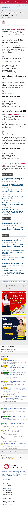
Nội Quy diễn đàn (7, 490)
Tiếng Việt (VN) (5, 455)
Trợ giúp (3, 458)
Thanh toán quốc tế (7, 379)
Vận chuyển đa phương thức (9, 363)
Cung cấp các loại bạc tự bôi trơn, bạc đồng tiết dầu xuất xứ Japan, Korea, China (15, 374)
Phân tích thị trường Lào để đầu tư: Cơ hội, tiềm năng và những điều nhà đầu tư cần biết (13, 204)
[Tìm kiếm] (26, 1)
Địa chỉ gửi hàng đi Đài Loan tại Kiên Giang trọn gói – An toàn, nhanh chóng (15, 366)
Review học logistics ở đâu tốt (11, 430)
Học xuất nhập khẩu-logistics (10, 428)
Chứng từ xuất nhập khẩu (9, 501)
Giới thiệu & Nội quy (7, 494)
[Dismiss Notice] (25, 6)
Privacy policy (19, 457)
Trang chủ (8, 458)
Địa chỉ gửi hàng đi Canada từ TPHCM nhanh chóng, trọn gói (13, 359)
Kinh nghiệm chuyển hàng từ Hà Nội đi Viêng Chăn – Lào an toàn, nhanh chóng (12, 184)
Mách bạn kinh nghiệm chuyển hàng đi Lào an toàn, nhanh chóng (13, 197)
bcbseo (3, 17)
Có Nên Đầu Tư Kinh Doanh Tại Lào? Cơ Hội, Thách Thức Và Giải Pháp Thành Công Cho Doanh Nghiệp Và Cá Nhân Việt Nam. (13, 211)
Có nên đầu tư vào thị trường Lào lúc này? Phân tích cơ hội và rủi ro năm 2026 (13, 179)
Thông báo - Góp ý (7, 492)
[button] (2, 1)
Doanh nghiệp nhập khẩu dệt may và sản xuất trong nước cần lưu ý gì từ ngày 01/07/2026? (13, 191)
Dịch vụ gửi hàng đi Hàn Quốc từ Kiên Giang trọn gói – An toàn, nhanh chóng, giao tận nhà (15, 389)
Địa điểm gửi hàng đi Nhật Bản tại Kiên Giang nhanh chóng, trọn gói (14, 397)
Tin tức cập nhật (7, 385)
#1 (25, 27)
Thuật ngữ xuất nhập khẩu (9, 484)
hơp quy (4, 194)
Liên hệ (2, 457)
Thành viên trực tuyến (7, 347)
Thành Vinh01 (6, 181)
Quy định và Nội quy (10, 457)
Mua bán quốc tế (7, 421)
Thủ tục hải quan (7, 414)
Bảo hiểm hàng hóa (7, 503)
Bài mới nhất (4, 356)
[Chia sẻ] (24, 27)
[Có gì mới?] (23, 1)
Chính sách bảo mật (7, 496)
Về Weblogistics (6, 482)
